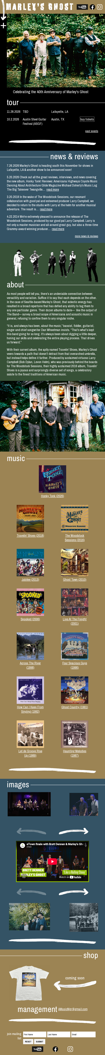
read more (52, 189)
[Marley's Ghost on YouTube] (82, 8)
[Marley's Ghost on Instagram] (99, 8)
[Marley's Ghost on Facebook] (92, 8)
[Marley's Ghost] (39, 10)
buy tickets (87, 119)
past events (91, 131)
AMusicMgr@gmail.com (73, 1009)
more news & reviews (86, 236)
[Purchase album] (52, 491)
